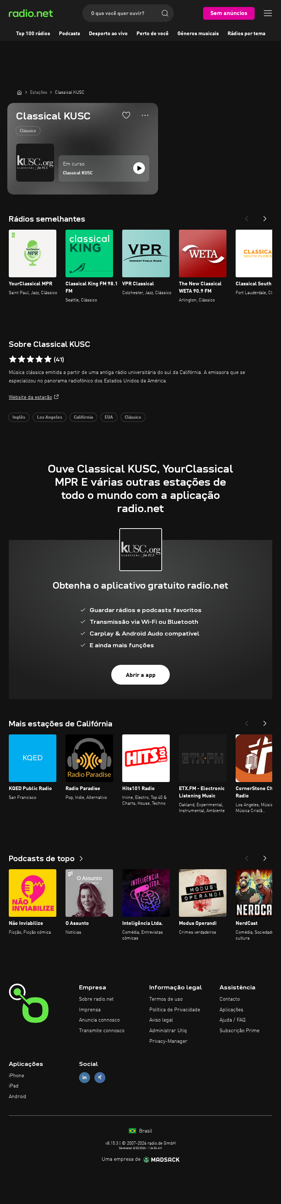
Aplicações (231, 1009)
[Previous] (246, 216)
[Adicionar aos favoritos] (126, 115)
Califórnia (83, 417)
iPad (14, 1086)
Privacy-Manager (168, 1041)
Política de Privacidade (174, 1009)
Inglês (18, 417)
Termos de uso (166, 999)
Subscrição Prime (239, 1030)
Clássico (28, 131)
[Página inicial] (19, 92)
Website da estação (30, 397)
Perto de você (152, 33)
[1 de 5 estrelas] (12, 359)
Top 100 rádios (33, 33)
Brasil (145, 1131)
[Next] (265, 216)
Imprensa (90, 1009)
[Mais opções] (145, 115)
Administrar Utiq (168, 1030)
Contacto (230, 999)
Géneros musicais (198, 33)
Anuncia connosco (99, 1020)
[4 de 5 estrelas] (39, 359)
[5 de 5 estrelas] (48, 359)
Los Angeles (49, 417)
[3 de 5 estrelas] (30, 359)
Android (17, 1096)
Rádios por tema (246, 33)
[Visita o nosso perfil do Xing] (100, 1077)
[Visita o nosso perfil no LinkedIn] (84, 1077)
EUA (109, 417)
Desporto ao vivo (108, 33)
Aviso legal (161, 1020)
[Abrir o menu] (267, 13)
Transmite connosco (101, 1030)
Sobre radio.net (96, 999)
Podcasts (69, 33)
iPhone (16, 1075)
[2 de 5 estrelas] (21, 359)
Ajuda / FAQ (233, 1020)
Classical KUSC (78, 173)
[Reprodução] (139, 168)
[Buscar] (165, 13)
